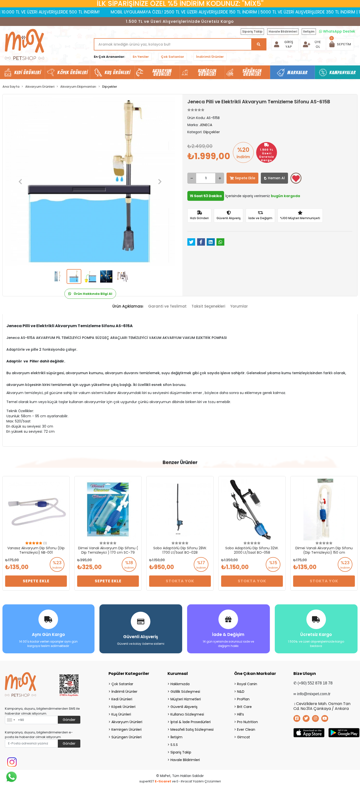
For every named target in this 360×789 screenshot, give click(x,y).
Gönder (69, 719)
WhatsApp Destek (338, 31)
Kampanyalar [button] (342, 72)
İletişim (308, 31)
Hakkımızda (180, 683)
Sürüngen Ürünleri (126, 737)
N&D (240, 691)
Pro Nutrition (247, 721)
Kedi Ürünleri (121, 699)
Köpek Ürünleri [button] (72, 72)
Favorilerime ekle (295, 178)
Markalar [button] (297, 72)
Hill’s (240, 714)
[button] (340, 44)
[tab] (127, 306)
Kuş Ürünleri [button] (117, 72)
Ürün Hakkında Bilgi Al (92, 293)
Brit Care (244, 706)
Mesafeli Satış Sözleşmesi (192, 729)
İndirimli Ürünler (210, 56)
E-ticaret (163, 781)
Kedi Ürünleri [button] (27, 72)
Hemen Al (276, 178)
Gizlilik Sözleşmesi (185, 691)
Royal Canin (247, 683)
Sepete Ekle (245, 178)
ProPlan (243, 699)
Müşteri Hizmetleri (185, 699)
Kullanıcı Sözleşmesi (187, 714)
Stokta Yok (180, 581)
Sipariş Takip (252, 31)
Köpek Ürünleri (123, 706)
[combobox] (10, 720)
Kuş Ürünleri (121, 714)
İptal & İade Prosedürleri (190, 721)
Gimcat (243, 737)
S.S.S (174, 744)
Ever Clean (246, 729)
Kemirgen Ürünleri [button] (207, 72)
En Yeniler (141, 56)
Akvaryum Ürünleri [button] (162, 72)
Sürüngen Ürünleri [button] (252, 72)
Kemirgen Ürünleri (126, 729)
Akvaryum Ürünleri (126, 721)
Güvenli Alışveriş (183, 706)
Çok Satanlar (172, 56)
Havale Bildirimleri (283, 31)
